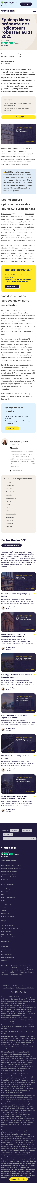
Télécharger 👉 (26, 4)
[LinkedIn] (16, 992)
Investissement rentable (8, 877)
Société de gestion (7, 884)
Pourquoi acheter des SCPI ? (9, 871)
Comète (8, 482)
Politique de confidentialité (25, 988)
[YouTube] (25, 992)
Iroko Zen (9, 488)
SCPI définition (26, 830)
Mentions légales (8, 988)
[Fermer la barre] (34, 4)
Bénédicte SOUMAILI (20, 442)
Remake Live (9, 520)
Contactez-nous (6, 949)
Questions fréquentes (8, 861)
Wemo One (9, 495)
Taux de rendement (7, 925)
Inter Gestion (5, 891)
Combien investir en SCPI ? (9, 874)
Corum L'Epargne (6, 889)
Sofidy (3, 900)
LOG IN (8, 507)
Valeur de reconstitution (8, 937)
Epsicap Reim (6, 214)
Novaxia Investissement (8, 897)
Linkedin (15, 448)
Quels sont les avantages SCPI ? (11, 868)
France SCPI (14, 830)
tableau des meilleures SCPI (25, 261)
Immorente (9, 523)
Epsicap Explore (11, 498)
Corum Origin (10, 485)
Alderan (3, 907)
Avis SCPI (4, 960)
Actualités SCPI (8, 834)
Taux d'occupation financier (9, 928)
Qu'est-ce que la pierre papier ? (11, 865)
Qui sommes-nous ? (7, 954)
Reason (8, 501)
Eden (7, 510)
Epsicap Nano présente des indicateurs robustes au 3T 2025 (19, 838)
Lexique (3, 921)
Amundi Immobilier (7, 905)
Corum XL (9, 504)
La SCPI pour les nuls (7, 957)
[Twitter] (12, 992)
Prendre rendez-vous (7, 952)
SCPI (26, 253)
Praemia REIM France (7, 916)
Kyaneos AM (5, 913)
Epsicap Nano (10, 517)
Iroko (2, 894)
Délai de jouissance (7, 934)
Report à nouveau (6, 931)
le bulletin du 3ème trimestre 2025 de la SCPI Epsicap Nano (16, 396)
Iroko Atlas (9, 526)
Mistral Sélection (11, 514)
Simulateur (4, 946)
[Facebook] (21, 992)
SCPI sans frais (5, 879)
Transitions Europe (11, 492)
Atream (3, 910)
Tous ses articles (17, 471)
